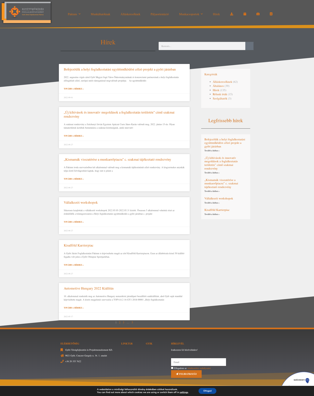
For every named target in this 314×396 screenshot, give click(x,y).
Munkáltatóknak (100, 14)
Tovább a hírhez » (74, 88)
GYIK (149, 343)
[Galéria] (258, 14)
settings (184, 392)
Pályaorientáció (160, 14)
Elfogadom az (192, 368)
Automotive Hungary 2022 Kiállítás (89, 288)
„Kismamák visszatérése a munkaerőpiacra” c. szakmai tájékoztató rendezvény (117, 159)
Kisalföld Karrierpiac (78, 245)
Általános (218, 86)
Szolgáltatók (220, 98)
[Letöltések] (231, 14)
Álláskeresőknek (130, 14)
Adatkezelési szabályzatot (199, 368)
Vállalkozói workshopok (81, 202)
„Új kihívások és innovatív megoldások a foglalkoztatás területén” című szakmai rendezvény (119, 114)
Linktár (127, 343)
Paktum (72, 14)
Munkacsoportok (189, 14)
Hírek (216, 14)
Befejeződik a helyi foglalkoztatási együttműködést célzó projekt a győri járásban (120, 69)
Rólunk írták (220, 94)
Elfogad (207, 390)
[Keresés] (249, 46)
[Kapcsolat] (271, 14)
